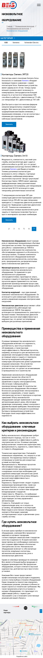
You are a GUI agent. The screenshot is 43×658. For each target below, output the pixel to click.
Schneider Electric (31, 43)
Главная (9, 26)
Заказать (9, 124)
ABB (6, 43)
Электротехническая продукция (18, 29)
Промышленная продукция (24, 26)
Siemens (16, 43)
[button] (41, 611)
